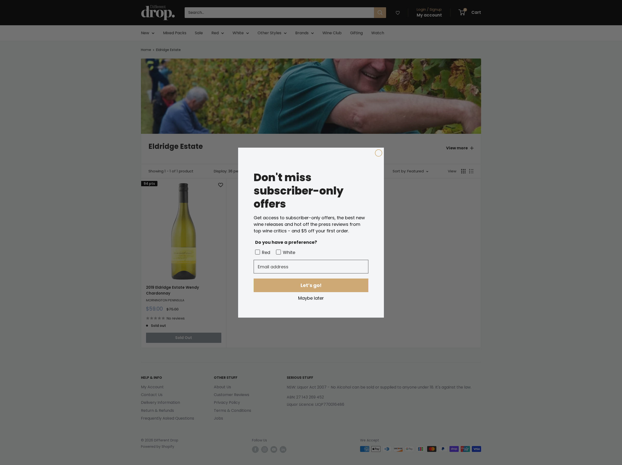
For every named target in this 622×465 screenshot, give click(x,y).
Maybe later (311, 298)
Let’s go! (311, 285)
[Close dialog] (378, 153)
